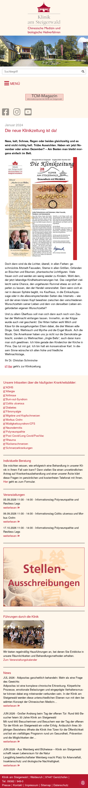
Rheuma (11, 440)
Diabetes (11, 407)
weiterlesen (10, 507)
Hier (10, 366)
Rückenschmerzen (17, 444)
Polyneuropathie (15, 431)
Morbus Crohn (14, 419)
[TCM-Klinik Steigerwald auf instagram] (16, 114)
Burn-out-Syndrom (16, 399)
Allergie (10, 391)
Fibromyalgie (13, 411)
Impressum (31, 785)
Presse (6, 785)
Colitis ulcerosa (15, 403)
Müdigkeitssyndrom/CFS (20, 423)
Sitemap (46, 785)
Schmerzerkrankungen (19, 448)
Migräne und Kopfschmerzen (23, 415)
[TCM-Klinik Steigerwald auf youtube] (28, 114)
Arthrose (11, 395)
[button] (12, 83)
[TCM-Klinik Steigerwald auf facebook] (5, 114)
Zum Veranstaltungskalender (20, 660)
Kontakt (17, 785)
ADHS (9, 387)
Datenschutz (60, 785)
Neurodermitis (14, 428)
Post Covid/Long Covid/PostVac (25, 436)
